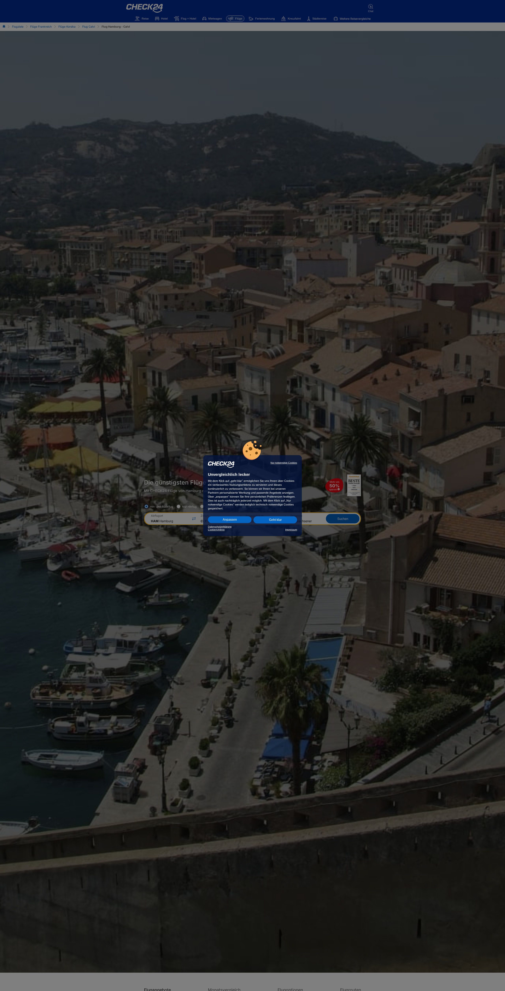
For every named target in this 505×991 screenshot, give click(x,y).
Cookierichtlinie (216, 529)
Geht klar (275, 519)
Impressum (291, 529)
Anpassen (230, 519)
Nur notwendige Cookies (283, 462)
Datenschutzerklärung (220, 526)
